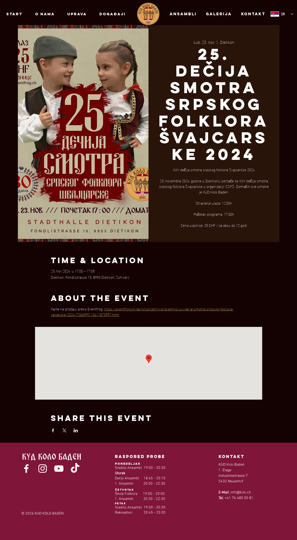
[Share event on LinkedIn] (76, 430)
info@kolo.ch (240, 492)
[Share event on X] (64, 430)
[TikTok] (75, 468)
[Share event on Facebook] (53, 430)
